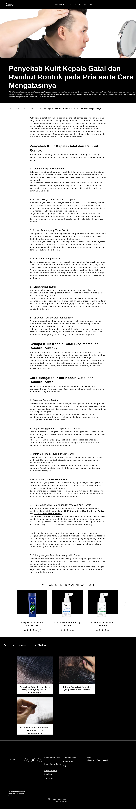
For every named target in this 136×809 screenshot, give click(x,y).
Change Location (103, 760)
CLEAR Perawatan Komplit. (48, 514)
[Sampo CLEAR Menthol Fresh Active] (32, 605)
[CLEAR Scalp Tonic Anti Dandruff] (103, 605)
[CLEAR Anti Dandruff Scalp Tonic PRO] (67, 605)
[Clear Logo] (13, 759)
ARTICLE (70, 4)
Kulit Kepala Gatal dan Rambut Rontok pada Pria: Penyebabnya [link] (71, 109)
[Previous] (11, 603)
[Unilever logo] (49, 799)
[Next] (124, 603)
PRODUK (58, 4)
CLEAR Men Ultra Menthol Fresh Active (84, 511)
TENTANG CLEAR (85, 4)
